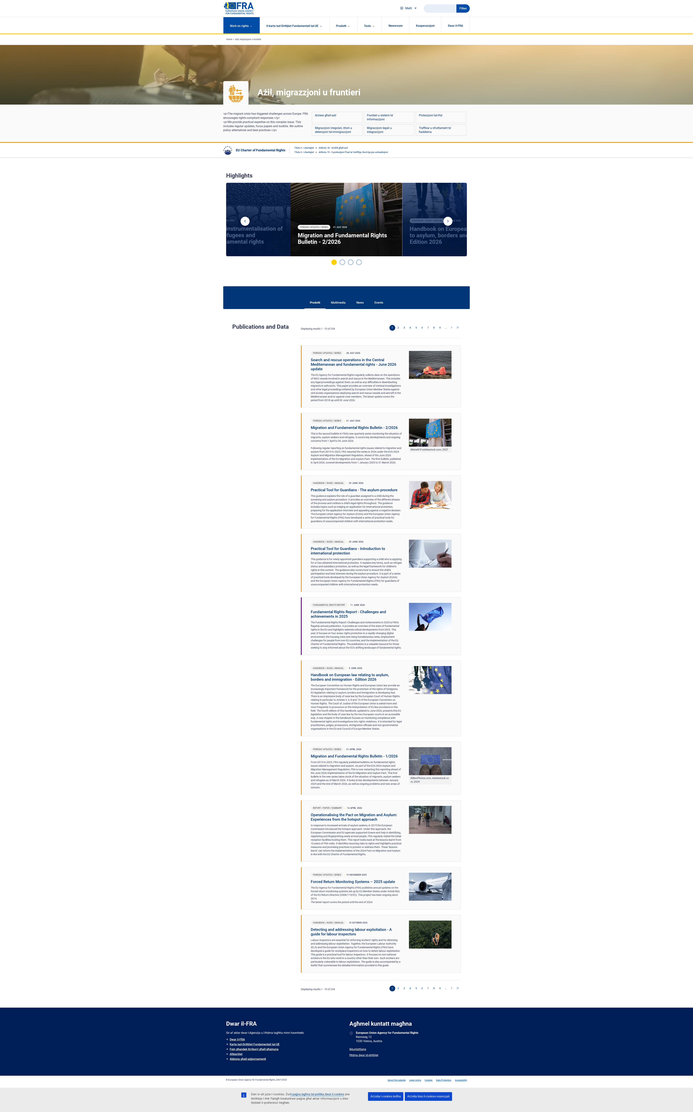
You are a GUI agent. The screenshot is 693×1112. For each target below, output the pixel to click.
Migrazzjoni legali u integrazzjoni (379, 130)
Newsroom (396, 25)
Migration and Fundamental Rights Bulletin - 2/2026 (342, 238)
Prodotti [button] (341, 26)
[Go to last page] (458, 328)
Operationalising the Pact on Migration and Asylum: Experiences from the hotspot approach (354, 817)
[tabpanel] (346, 219)
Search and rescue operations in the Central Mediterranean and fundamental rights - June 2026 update (353, 364)
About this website (397, 1080)
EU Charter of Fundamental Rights (260, 150)
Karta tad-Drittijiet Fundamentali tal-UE (255, 1044)
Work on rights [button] (239, 26)
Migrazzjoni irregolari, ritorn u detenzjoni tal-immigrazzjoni (333, 130)
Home (229, 39)
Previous (245, 221)
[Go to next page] (452, 328)
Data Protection (443, 1080)
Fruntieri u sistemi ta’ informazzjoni (380, 117)
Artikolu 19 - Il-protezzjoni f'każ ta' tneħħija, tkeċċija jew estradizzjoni (353, 152)
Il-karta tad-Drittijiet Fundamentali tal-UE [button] (292, 26)
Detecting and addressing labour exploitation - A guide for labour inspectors (351, 931)
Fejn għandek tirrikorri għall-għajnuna (254, 1049)
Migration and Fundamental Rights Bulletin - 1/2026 (354, 756)
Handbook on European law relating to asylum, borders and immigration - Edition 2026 (350, 677)
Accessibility (461, 1080)
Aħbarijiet (236, 1054)
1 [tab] (334, 262)
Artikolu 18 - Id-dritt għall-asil (333, 147)
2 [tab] (342, 262)
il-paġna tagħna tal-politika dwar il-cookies (317, 1094)
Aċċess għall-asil (325, 115)
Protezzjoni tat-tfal (430, 115)
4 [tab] (359, 262)
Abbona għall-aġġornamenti (248, 1059)
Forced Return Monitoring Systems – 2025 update (353, 882)
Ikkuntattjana (357, 1049)
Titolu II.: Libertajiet (304, 147)
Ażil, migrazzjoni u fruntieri (248, 39)
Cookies (428, 1080)
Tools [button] (367, 26)
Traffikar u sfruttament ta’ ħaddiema (435, 130)
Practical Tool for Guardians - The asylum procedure (354, 490)
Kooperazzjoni (425, 25)
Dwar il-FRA (455, 25)
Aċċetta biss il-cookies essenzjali (428, 1096)
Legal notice (415, 1080)
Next (447, 221)
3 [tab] (350, 262)
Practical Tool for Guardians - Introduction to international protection (348, 551)
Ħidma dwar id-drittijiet (363, 1055)
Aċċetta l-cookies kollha (386, 1096)
